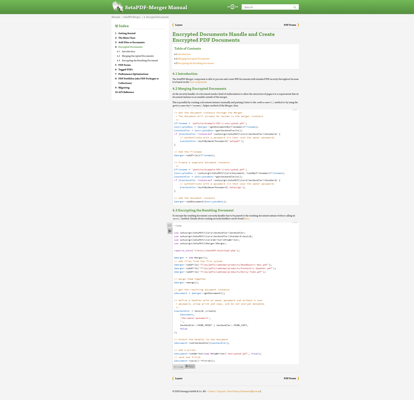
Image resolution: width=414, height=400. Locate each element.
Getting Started (127, 33)
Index (124, 25)
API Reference (126, 92)
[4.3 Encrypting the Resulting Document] (237, 210)
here (246, 218)
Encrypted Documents (130, 46)
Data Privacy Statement (239, 391)
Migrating (124, 87)
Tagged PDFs (125, 69)
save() (176, 218)
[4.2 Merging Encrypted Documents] (229, 88)
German (256, 391)
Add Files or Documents (131, 42)
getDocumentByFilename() (187, 105)
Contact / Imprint (216, 391)
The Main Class (126, 37)
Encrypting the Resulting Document (140, 60)
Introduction (128, 51)
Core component (198, 82)
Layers (178, 25)
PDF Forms (124, 65)
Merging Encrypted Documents (138, 56)
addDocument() (265, 102)
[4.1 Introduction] (200, 73)
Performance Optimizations (133, 74)
